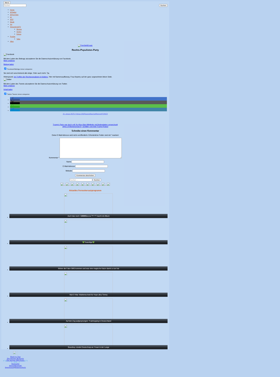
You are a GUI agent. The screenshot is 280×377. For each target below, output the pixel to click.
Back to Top (15, 357)
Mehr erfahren (9, 61)
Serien (19, 32)
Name (68, 162)
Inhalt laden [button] (8, 89)
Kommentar (54, 158)
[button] (15, 100)
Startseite (15, 364)
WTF (11, 19)
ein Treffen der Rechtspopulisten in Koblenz (31, 77)
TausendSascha (89, 114)
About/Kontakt (15, 366)
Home (12, 10)
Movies (19, 29)
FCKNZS (105, 114)
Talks (18, 39)
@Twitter (13, 12)
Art (11, 24)
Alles (12, 41)
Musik (12, 22)
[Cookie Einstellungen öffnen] (153, 375)
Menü (7, 3)
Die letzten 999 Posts (15, 360)
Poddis (12, 36)
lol (11, 17)
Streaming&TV (15, 27)
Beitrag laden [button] (9, 64)
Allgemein (98, 114)
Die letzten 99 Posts (15, 359)
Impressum (10, 367)
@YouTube (14, 15)
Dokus (19, 34)
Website (69, 171)
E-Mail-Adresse (69, 166)
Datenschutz (20, 367)
